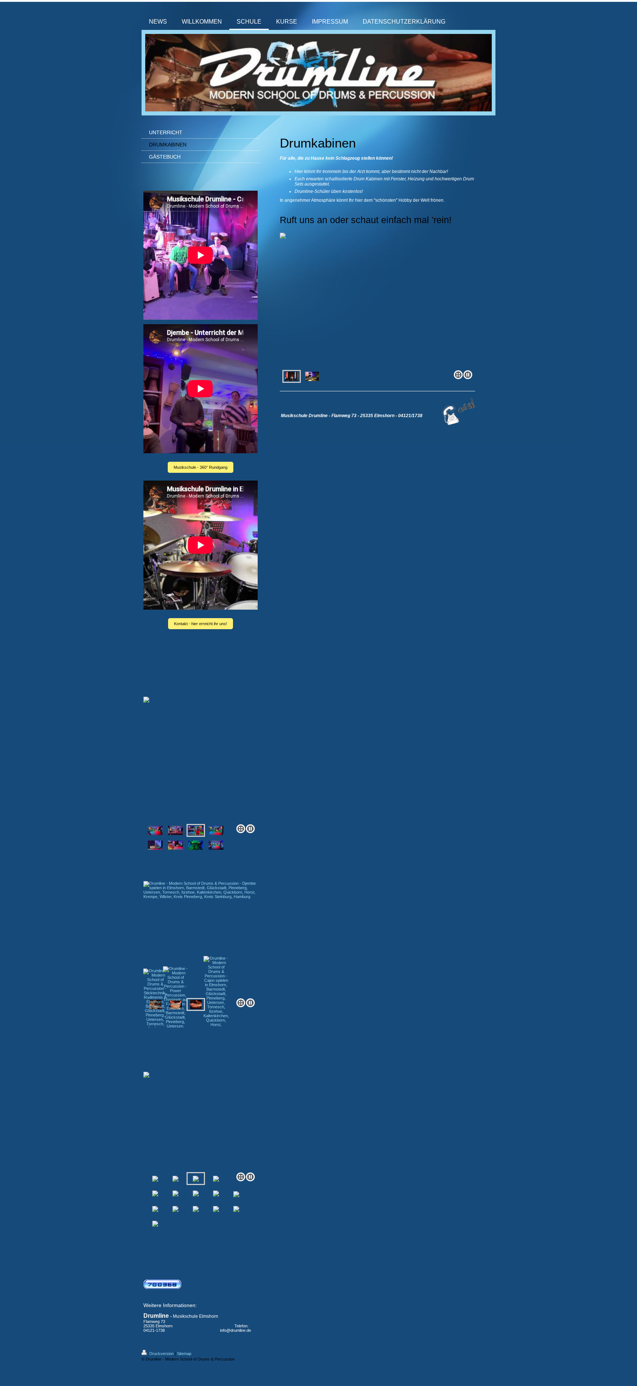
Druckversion (161, 1353)
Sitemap (184, 1353)
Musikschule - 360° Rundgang (200, 467)
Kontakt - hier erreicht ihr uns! (200, 623)
